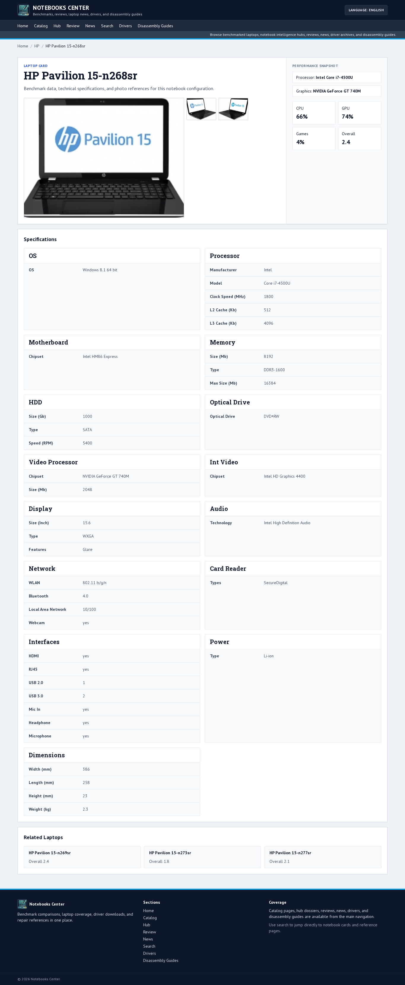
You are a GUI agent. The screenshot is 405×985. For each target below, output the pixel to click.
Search (107, 25)
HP (36, 46)
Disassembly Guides (155, 25)
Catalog (41, 25)
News (90, 25)
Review (73, 25)
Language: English (366, 10)
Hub (57, 25)
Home (22, 25)
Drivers (125, 25)
